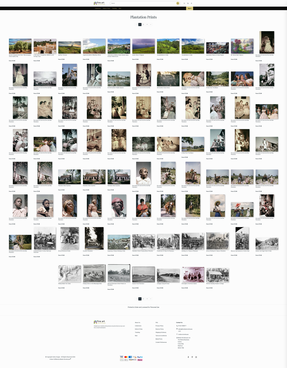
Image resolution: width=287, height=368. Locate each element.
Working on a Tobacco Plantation (190, 251)
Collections (98, 8)
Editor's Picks (106, 8)
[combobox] (143, 3)
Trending (114, 8)
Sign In (189, 8)
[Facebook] (188, 358)
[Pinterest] (192, 358)
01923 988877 (182, 326)
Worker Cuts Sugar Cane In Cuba (263, 251)
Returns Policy (160, 329)
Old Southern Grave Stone (163, 87)
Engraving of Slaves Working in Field (116, 251)
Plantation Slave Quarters (64, 185)
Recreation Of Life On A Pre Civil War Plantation (265, 55)
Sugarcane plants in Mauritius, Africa (92, 55)
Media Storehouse (65, 359)
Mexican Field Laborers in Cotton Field (240, 251)
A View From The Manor (212, 87)
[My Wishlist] (184, 3)
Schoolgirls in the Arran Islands (189, 283)
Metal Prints (159, 339)
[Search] (177, 3)
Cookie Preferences (161, 342)
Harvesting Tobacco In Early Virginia (215, 55)
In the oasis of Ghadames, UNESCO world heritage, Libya (44, 55)
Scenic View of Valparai (138, 55)
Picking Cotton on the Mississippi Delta (92, 283)
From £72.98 (12, 60)
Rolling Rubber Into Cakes (64, 283)
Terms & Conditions (161, 335)
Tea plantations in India (162, 55)
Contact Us (179, 322)
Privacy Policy (159, 326)
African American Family (64, 251)
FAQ (157, 322)
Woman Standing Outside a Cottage (215, 283)
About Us (137, 322)
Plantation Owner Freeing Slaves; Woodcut (142, 251)
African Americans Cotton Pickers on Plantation (117, 284)
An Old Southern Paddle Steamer (116, 87)
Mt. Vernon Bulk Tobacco (237, 55)
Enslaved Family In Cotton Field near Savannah (42, 251)
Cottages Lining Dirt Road (163, 283)
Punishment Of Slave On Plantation (165, 251)
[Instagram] (196, 358)
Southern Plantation (88, 251)
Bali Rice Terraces (62, 55)
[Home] (101, 3)
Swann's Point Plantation (138, 283)
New (120, 8)
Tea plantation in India (187, 55)
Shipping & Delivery (161, 332)
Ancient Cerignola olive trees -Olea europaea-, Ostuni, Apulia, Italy (20, 55)
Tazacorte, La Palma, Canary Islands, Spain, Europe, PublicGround (118, 55)
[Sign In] (191, 3)
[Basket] (188, 3)
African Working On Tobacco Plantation (216, 251)
